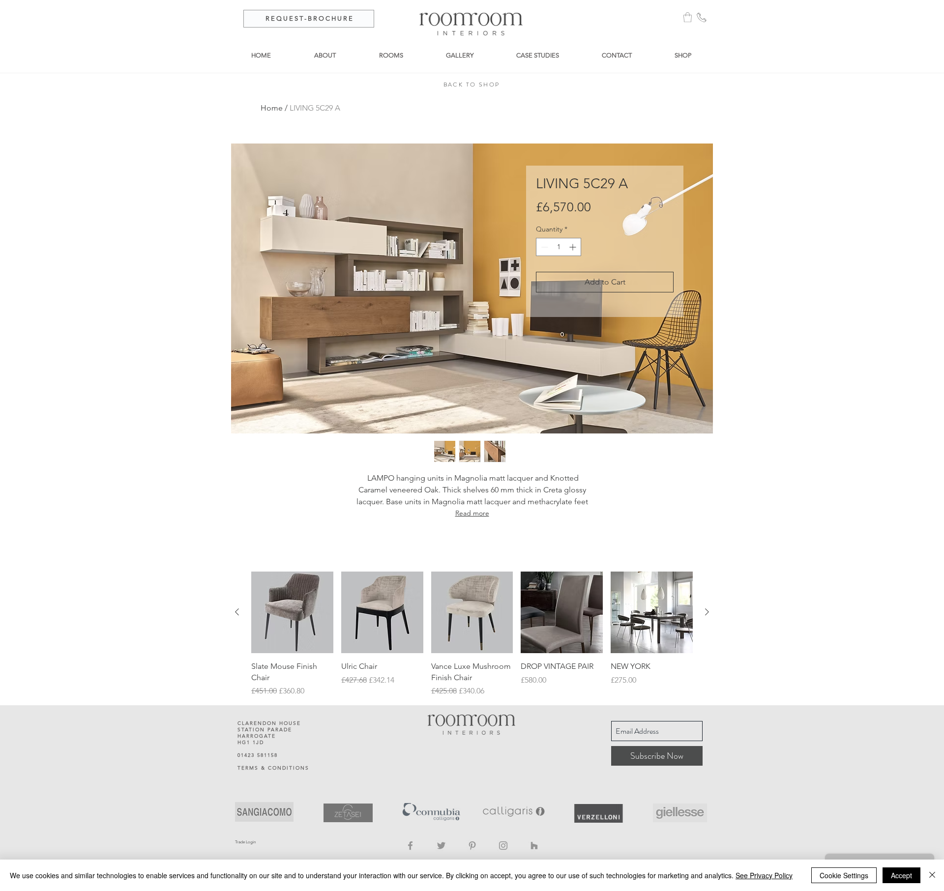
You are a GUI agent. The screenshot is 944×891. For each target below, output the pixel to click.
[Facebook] (410, 845)
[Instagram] (503, 845)
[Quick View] (292, 613)
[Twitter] (441, 845)
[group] (472, 634)
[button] (687, 17)
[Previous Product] (237, 612)
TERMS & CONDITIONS (273, 768)
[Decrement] (543, 247)
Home (272, 108)
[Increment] (573, 247)
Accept (901, 875)
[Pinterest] (472, 845)
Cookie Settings (844, 875)
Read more (472, 513)
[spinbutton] (558, 247)
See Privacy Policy (764, 875)
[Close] (932, 875)
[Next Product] (707, 612)
